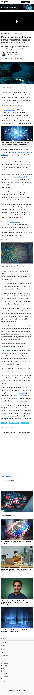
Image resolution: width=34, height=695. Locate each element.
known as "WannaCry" (20, 177)
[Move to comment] (21, 58)
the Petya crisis (14, 222)
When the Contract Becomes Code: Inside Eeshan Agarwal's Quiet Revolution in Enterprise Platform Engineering (15, 602)
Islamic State (22, 393)
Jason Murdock (13, 52)
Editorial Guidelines (25, 432)
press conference (9, 110)
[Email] (18, 58)
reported (10, 350)
